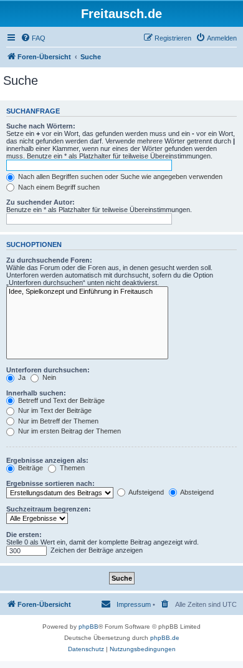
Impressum (134, 604)
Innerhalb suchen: (36, 393)
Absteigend (196, 492)
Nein (48, 377)
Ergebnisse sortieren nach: (50, 483)
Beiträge (29, 468)
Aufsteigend (145, 492)
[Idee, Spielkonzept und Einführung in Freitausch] (87, 292)
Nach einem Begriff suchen (58, 187)
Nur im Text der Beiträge (54, 410)
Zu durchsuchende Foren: (49, 260)
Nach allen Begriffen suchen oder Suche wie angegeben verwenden (119, 176)
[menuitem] (33, 38)
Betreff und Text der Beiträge (60, 400)
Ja (21, 377)
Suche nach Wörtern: (40, 126)
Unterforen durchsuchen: (48, 370)
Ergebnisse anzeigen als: (47, 460)
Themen (71, 468)
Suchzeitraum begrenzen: (48, 509)
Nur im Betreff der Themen (57, 421)
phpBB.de (164, 637)
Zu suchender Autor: (40, 202)
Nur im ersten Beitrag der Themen (68, 431)
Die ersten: (24, 534)
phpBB (88, 626)
